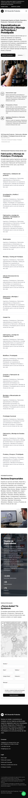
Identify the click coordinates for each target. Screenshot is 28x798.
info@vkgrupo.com (6, 748)
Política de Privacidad (19, 690)
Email (4, 670)
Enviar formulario (14, 695)
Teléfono (17, 670)
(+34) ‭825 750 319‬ (5, 746)
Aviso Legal (4, 757)
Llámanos (20, 55)
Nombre (5, 663)
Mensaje (5, 682)
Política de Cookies (6, 760)
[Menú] (26, 11)
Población (17, 676)
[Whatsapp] (24, 794)
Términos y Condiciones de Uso (14, 691)
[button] (14, 639)
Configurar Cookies (6, 767)
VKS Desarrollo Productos (12, 11)
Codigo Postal (7, 676)
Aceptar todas (4, 6)
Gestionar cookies (15, 6)
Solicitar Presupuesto (7, 55)
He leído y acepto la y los (15, 691)
